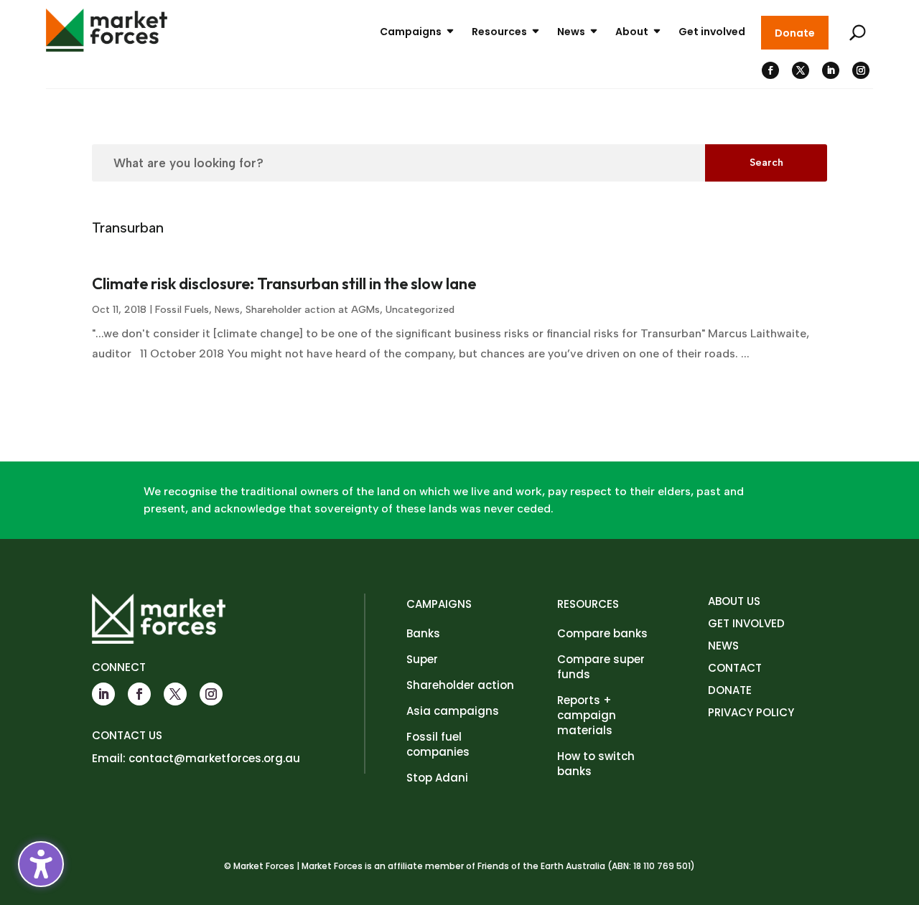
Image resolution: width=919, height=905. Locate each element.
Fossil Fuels (182, 310)
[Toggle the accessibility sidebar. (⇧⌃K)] (41, 864)
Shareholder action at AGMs (313, 310)
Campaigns (411, 31)
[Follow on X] (800, 70)
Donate (795, 33)
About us (734, 601)
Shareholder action (460, 685)
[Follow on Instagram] (860, 70)
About (631, 31)
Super (422, 659)
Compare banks (602, 633)
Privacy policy (751, 712)
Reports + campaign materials (586, 715)
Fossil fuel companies (438, 744)
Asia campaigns (452, 710)
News (571, 31)
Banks (423, 633)
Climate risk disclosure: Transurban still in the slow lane (284, 283)
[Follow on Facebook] (770, 70)
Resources (499, 31)
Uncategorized (420, 310)
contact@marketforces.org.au (214, 758)
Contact (735, 667)
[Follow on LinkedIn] (830, 70)
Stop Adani (437, 777)
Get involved (711, 31)
